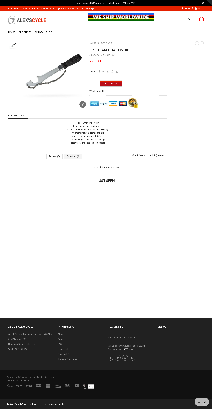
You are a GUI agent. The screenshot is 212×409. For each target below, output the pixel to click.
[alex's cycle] (29, 20)
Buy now (111, 83)
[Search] (189, 19)
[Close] (203, 3)
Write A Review (138, 155)
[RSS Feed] (202, 8)
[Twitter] (186, 8)
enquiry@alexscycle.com (23, 344)
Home (92, 43)
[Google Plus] (193, 8)
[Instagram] (199, 8)
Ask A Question (157, 155)
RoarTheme (23, 380)
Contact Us (63, 339)
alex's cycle (105, 43)
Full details (16, 115)
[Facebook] (182, 8)
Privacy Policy (64, 349)
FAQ (60, 344)
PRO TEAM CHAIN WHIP (109, 50)
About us (62, 334)
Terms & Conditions (67, 359)
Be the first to (106, 167)
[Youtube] (196, 8)
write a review (112, 167)
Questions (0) (73, 156)
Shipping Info (64, 354)
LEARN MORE (128, 3)
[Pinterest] (189, 8)
